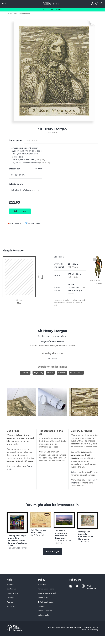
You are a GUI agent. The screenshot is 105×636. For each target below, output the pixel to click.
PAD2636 (62, 372)
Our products (12, 593)
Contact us (11, 589)
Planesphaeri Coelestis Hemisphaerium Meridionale (85, 535)
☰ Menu (3, 4)
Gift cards (11, 606)
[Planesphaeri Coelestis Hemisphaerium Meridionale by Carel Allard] (87, 520)
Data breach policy (46, 602)
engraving (38, 372)
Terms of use (43, 598)
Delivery (74, 472)
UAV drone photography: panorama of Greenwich (61, 534)
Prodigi (95, 630)
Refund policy (44, 615)
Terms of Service (45, 611)
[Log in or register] (92, 3)
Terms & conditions (46, 589)
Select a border (16, 184)
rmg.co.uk (91, 588)
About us (10, 584)
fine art (50, 372)
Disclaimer (42, 584)
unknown (52, 132)
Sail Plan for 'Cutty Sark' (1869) (40, 531)
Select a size (25, 169)
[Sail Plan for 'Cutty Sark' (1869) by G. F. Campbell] (40, 527)
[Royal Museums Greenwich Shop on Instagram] (83, 587)
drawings (25, 372)
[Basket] (101, 3)
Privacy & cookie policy (48, 593)
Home (9, 14)
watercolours (76, 372)
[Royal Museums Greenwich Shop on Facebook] (70, 587)
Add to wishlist (16, 223)
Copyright (42, 606)
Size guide (38, 168)
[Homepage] (51, 3)
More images (52, 551)
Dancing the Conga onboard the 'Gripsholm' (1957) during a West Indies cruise (17, 540)
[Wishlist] (97, 3)
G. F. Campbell (37, 535)
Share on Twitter (35, 223)
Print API (85, 630)
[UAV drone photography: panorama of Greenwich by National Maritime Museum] (64, 520)
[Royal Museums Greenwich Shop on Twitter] (77, 587)
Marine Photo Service (17, 548)
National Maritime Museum (63, 541)
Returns (10, 602)
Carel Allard (83, 541)
